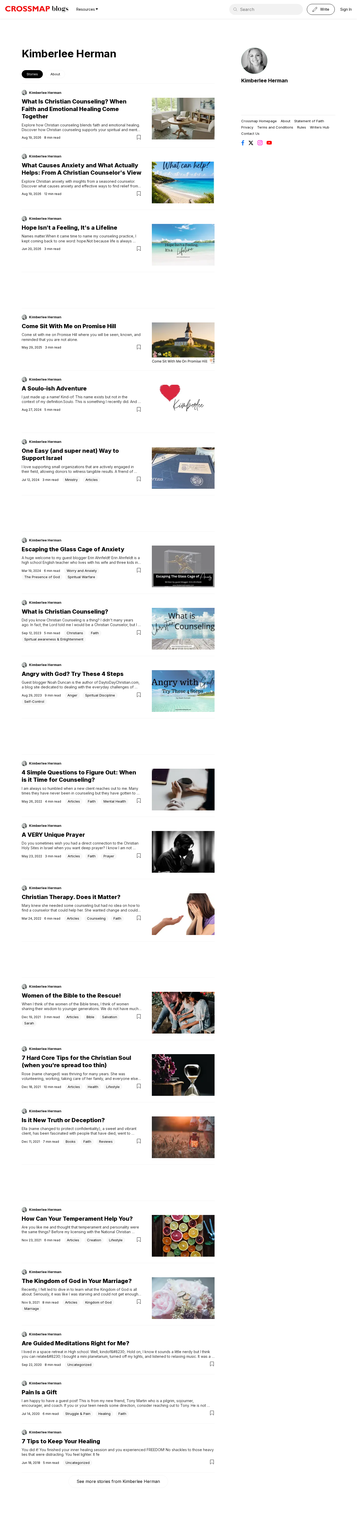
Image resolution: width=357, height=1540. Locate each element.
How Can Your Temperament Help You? (77, 1218)
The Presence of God (42, 577)
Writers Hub (319, 127)
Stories (32, 74)
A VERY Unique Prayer (53, 834)
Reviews (106, 1141)
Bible (90, 1017)
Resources (85, 9)
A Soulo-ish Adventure (54, 388)
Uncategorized (79, 1364)
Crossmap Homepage (259, 121)
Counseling (96, 918)
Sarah (29, 1023)
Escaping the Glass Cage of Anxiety (73, 549)
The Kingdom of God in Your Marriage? (77, 1281)
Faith (95, 633)
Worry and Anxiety (82, 571)
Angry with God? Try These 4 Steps (73, 673)
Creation (94, 1240)
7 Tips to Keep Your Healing (61, 1441)
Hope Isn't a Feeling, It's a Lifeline (69, 227)
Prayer (108, 856)
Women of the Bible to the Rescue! (71, 995)
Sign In (346, 9)
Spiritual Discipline (100, 695)
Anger (72, 695)
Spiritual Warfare (81, 577)
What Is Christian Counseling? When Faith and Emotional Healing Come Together (74, 109)
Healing (104, 1413)
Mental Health (114, 801)
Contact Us (250, 133)
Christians (75, 633)
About (55, 74)
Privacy (247, 127)
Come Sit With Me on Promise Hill (69, 326)
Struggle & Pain (77, 1413)
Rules (301, 127)
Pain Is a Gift (39, 1392)
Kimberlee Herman (45, 92)
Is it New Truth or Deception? (63, 1120)
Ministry (71, 480)
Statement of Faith (309, 121)
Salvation (109, 1017)
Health (93, 1087)
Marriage (31, 1308)
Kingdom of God (98, 1302)
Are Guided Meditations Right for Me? (75, 1343)
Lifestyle (113, 1087)
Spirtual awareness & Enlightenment (53, 639)
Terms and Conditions (275, 127)
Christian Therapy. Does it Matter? (71, 897)
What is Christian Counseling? (65, 611)
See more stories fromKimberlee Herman (118, 1481)
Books (71, 1141)
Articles (91, 480)
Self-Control (34, 701)
